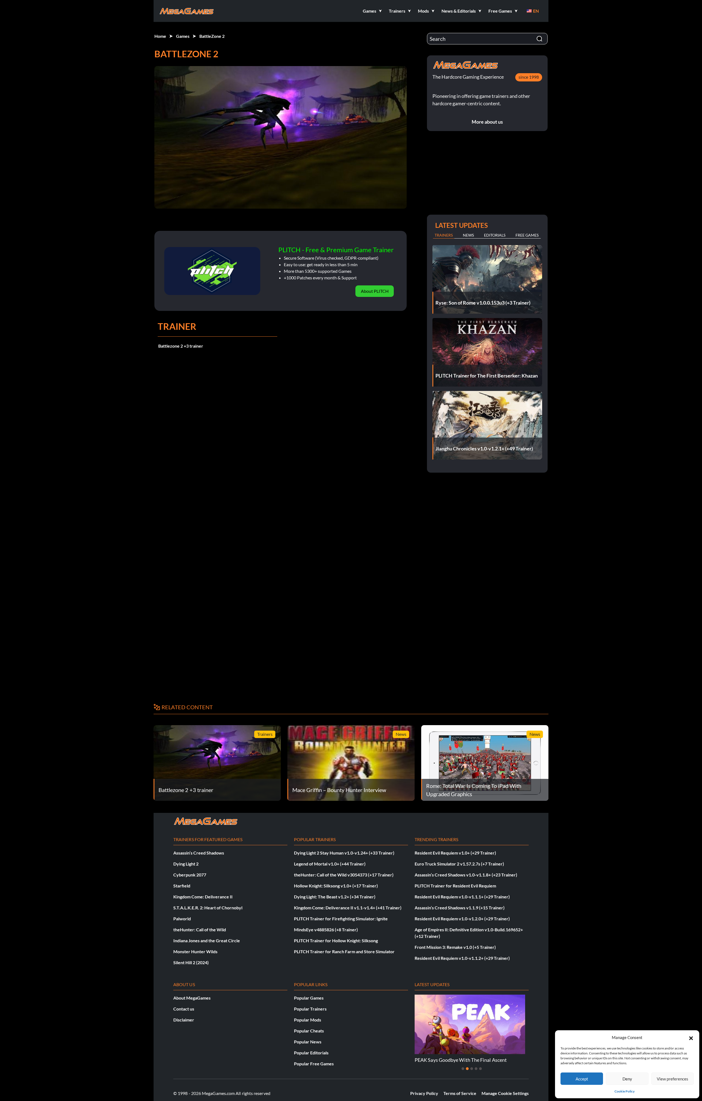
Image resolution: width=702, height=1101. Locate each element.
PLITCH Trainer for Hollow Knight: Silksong (336, 940)
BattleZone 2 (212, 36)
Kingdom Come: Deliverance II (203, 896)
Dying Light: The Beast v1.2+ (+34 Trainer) (334, 896)
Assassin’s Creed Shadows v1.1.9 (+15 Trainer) (460, 907)
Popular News (307, 1041)
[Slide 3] (471, 1068)
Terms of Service (459, 1093)
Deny (627, 1078)
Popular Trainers (310, 1008)
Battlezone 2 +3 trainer (180, 345)
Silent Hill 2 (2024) (191, 962)
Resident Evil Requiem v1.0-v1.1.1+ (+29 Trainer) (462, 896)
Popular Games (309, 997)
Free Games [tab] (527, 235)
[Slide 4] (476, 1068)
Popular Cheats (309, 1030)
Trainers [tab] (444, 235)
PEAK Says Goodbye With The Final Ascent (461, 1060)
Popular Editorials (311, 1052)
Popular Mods (307, 1019)
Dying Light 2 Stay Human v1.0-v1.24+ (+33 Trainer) (344, 852)
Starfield (181, 885)
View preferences (672, 1078)
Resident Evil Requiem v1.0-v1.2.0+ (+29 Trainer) (462, 918)
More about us (487, 122)
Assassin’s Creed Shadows (198, 852)
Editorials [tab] (494, 235)
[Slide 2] (467, 1068)
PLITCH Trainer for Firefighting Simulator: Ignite (341, 918)
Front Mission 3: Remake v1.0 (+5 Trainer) (455, 947)
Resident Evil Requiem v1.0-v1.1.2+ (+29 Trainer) (462, 958)
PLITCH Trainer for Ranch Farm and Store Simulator (344, 951)
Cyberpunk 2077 (189, 874)
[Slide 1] (463, 1068)
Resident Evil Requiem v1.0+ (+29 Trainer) (455, 852)
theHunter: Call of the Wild (199, 929)
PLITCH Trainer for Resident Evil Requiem (455, 885)
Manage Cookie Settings (505, 1093)
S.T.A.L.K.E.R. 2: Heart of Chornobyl (207, 907)
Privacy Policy (424, 1093)
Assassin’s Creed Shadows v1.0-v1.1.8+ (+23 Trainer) (466, 874)
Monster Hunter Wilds (195, 951)
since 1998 (529, 77)
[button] (691, 1037)
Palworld (182, 918)
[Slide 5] (480, 1068)
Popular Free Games (314, 1063)
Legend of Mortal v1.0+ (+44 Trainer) (330, 863)
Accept (582, 1078)
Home (160, 36)
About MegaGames (192, 997)
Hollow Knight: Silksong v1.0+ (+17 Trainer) (336, 885)
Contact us (183, 1008)
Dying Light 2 (186, 863)
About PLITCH (375, 291)
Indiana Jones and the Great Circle (206, 940)
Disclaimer (183, 1019)
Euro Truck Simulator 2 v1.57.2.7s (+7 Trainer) (459, 863)
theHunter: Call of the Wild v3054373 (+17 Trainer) (344, 874)
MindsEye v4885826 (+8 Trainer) (326, 929)
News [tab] (468, 235)
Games (182, 36)
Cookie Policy (625, 1091)
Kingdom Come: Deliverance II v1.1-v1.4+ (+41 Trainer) (347, 907)
